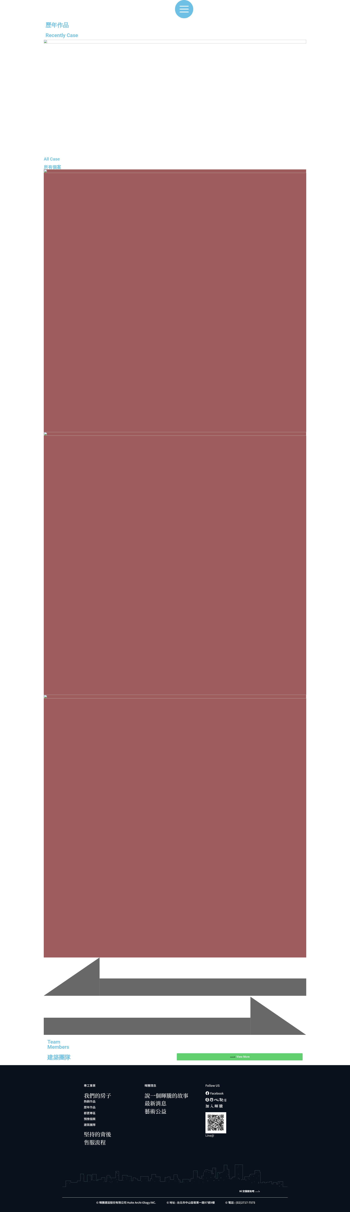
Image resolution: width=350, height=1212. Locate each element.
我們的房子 (97, 1095)
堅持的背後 (97, 1134)
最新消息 (155, 1103)
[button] (175, 977)
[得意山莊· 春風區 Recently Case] (175, 826)
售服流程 (95, 1142)
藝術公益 (155, 1111)
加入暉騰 (214, 1106)
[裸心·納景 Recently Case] (175, 563)
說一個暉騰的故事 (166, 1095)
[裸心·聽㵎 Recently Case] (175, 300)
